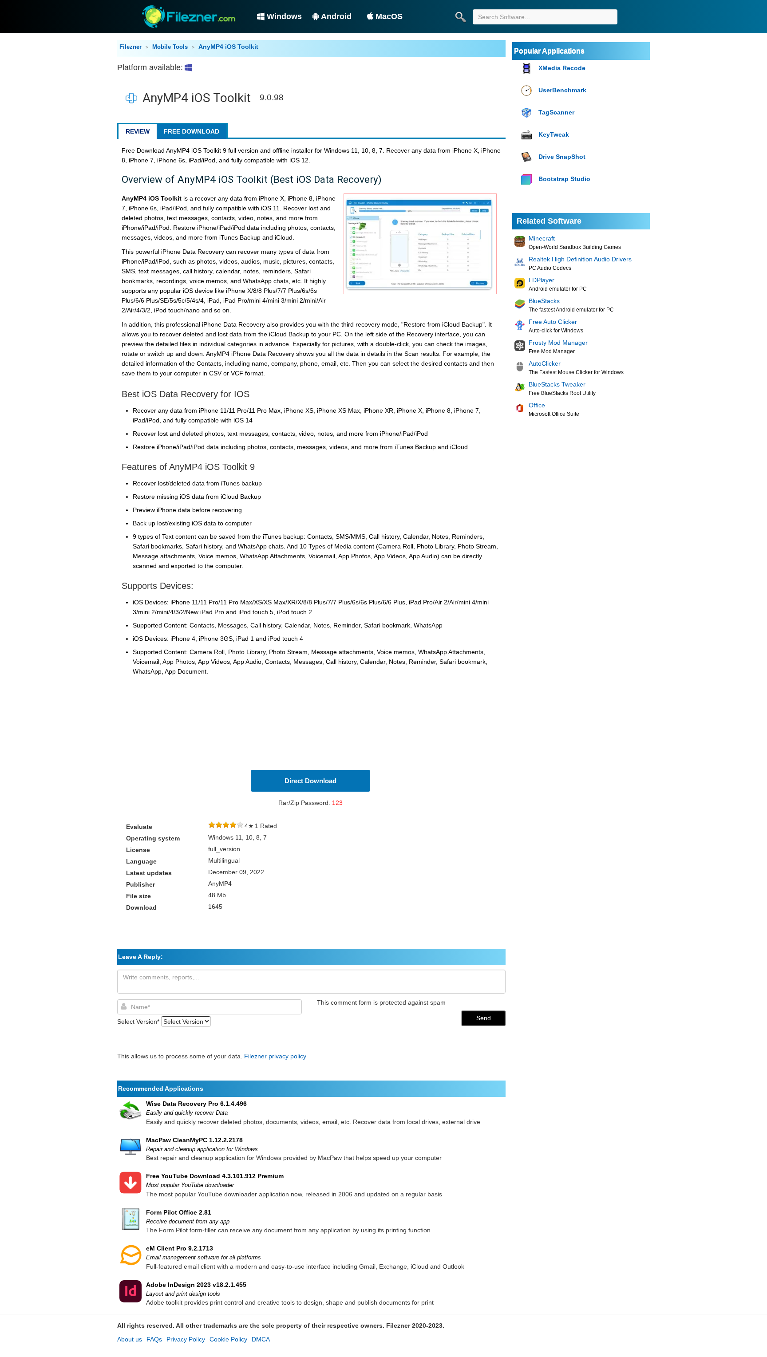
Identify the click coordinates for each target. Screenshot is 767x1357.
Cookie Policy (228, 1339)
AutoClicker (545, 363)
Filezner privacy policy (275, 1056)
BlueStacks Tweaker (557, 384)
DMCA (261, 1339)
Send (483, 1018)
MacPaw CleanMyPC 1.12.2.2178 (194, 1140)
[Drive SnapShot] (527, 157)
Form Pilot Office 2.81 (178, 1212)
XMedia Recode (561, 67)
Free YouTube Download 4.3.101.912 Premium (215, 1175)
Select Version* (138, 1021)
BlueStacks (544, 300)
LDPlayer (541, 280)
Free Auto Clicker (553, 321)
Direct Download (310, 781)
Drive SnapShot (561, 156)
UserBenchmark (562, 90)
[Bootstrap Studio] (527, 179)
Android (336, 16)
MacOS (389, 16)
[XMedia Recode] (527, 68)
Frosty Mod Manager (558, 342)
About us (129, 1339)
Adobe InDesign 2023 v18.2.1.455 (196, 1284)
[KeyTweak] (527, 135)
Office (537, 405)
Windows (284, 16)
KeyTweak (553, 134)
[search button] (460, 16)
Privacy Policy (185, 1339)
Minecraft (542, 238)
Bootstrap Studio (564, 178)
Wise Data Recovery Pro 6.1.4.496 (196, 1103)
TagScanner (556, 112)
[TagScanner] (527, 112)
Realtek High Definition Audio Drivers (580, 259)
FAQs (154, 1339)
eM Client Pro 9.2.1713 (179, 1248)
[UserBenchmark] (527, 90)
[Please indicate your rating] (211, 825)
